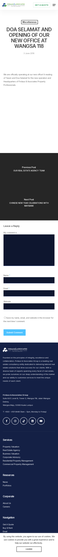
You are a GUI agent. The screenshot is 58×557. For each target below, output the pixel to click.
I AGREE (29, 549)
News (5, 482)
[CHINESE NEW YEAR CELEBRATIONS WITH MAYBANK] (29, 203)
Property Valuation (11, 447)
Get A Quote (8, 524)
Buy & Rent (8, 528)
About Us (7, 503)
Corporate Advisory (11, 457)
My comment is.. (11, 232)
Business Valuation (11, 454)
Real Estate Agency (11, 450)
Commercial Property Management (18, 464)
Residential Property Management (18, 461)
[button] (54, 5)
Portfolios (7, 485)
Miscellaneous (30, 22)
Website (7, 301)
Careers (6, 507)
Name (7, 275)
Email (6, 288)
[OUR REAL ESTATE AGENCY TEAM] (29, 170)
